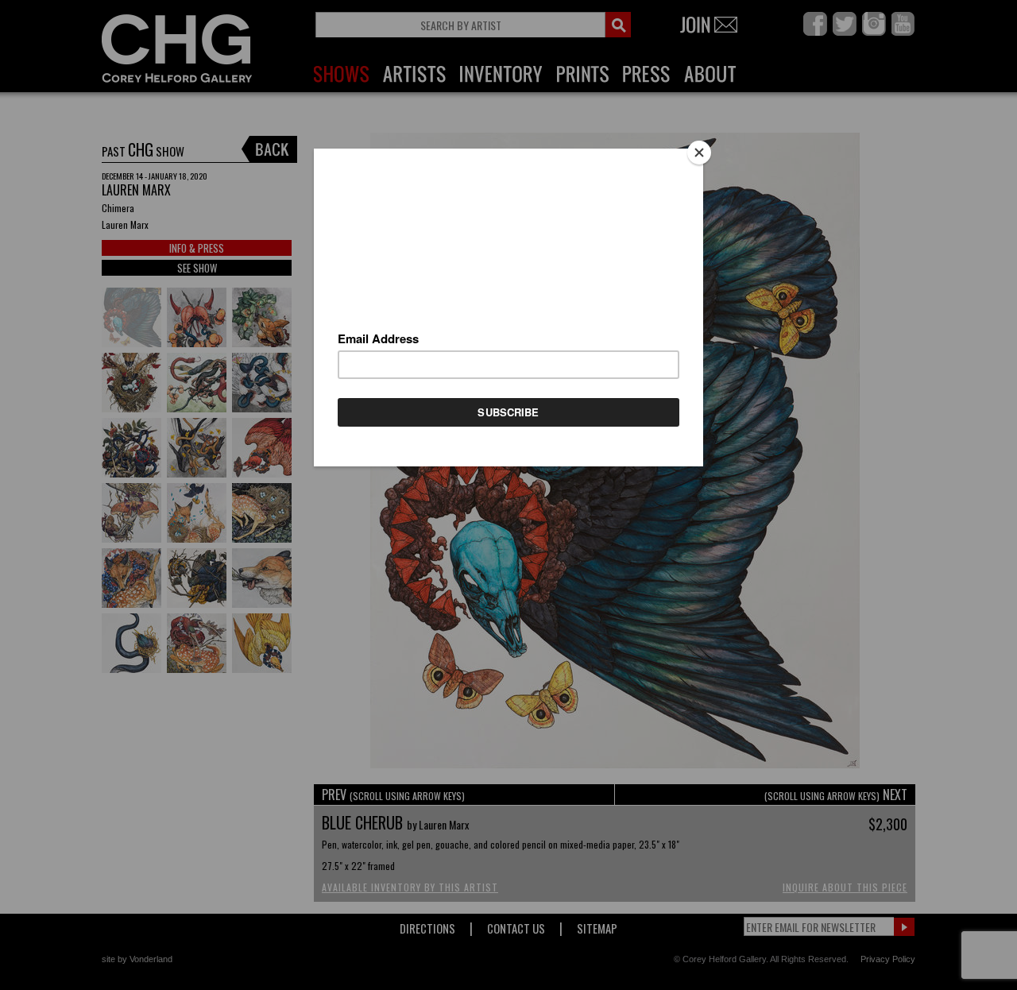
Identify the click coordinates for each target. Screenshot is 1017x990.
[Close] (699, 152)
